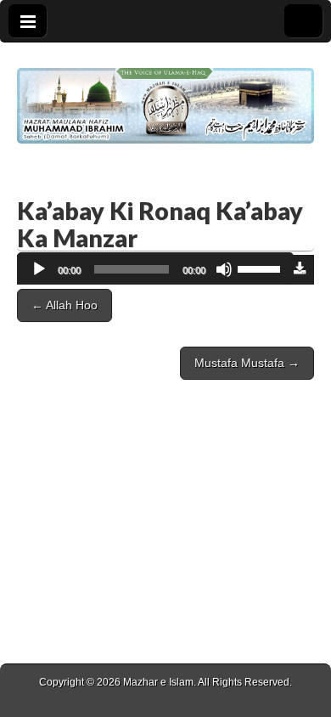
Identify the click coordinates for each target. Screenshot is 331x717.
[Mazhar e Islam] (165, 93)
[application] (155, 270)
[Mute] (224, 269)
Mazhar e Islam (158, 682)
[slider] (261, 267)
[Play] (39, 269)
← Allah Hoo (64, 305)
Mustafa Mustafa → (247, 363)
